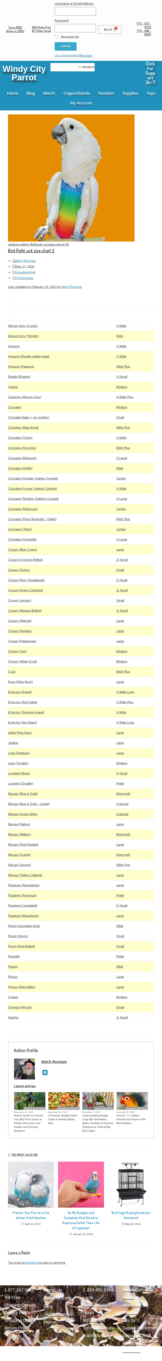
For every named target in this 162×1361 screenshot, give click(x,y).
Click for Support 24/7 (150, 73)
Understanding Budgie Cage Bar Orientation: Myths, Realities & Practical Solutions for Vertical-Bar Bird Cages (97, 1123)
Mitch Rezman (25, 261)
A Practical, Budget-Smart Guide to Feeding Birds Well (62, 1119)
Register (86, 55)
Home (12, 93)
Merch (49, 93)
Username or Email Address (74, 3)
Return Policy (16, 1328)
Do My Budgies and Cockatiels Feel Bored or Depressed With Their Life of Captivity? (81, 1220)
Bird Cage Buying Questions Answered (131, 1215)
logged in (32, 1262)
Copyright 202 (136, 1335)
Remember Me (69, 36)
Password (62, 20)
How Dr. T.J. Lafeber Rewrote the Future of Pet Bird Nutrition (131, 1119)
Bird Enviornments (104, 1108)
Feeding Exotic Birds (34, 1108)
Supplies (130, 93)
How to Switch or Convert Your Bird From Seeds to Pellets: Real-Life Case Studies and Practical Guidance (28, 1123)
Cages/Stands (76, 93)
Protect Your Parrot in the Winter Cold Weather (31, 1215)
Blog (31, 93)
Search (87, 67)
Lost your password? (67, 55)
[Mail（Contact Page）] (45, 1072)
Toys (151, 93)
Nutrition (106, 93)
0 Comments (24, 278)
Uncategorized (25, 272)
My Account (81, 103)
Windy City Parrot (24, 73)
